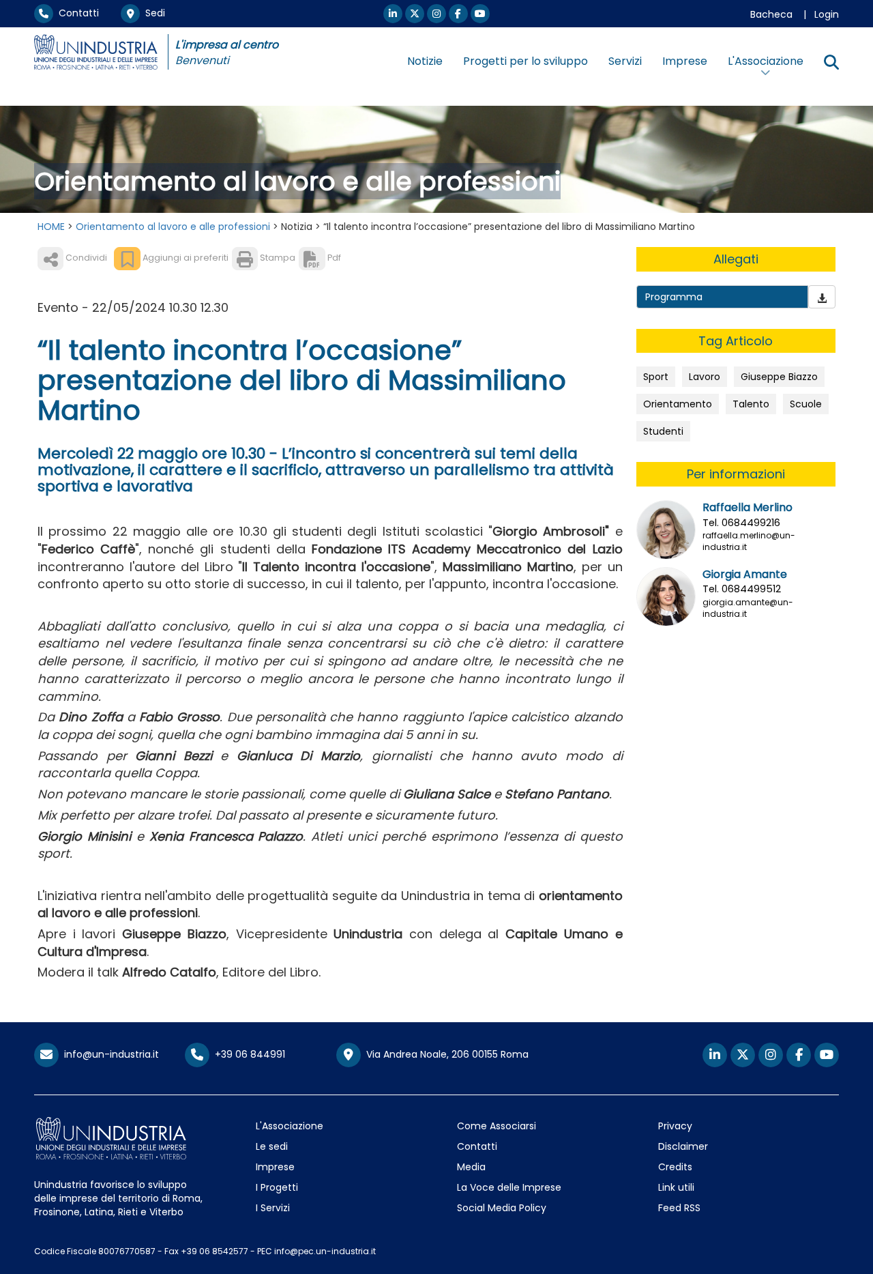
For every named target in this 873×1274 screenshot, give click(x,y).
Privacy (675, 1126)
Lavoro (704, 376)
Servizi (625, 61)
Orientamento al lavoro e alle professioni (173, 226)
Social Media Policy (501, 1208)
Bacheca (771, 14)
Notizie (425, 61)
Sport (655, 376)
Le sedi (272, 1146)
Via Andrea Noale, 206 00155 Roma (445, 1054)
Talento (751, 404)
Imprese (684, 61)
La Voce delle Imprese (509, 1187)
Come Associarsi (496, 1126)
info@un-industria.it (109, 1054)
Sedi (152, 13)
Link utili (676, 1187)
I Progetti (277, 1187)
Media (471, 1167)
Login (826, 14)
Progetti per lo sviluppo (525, 61)
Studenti (663, 431)
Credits (675, 1167)
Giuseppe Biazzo (779, 376)
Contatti (76, 13)
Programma (673, 297)
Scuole (806, 404)
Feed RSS (679, 1208)
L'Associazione (289, 1126)
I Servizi (273, 1208)
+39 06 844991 (247, 1054)
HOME (51, 226)
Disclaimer (683, 1146)
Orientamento (677, 404)
